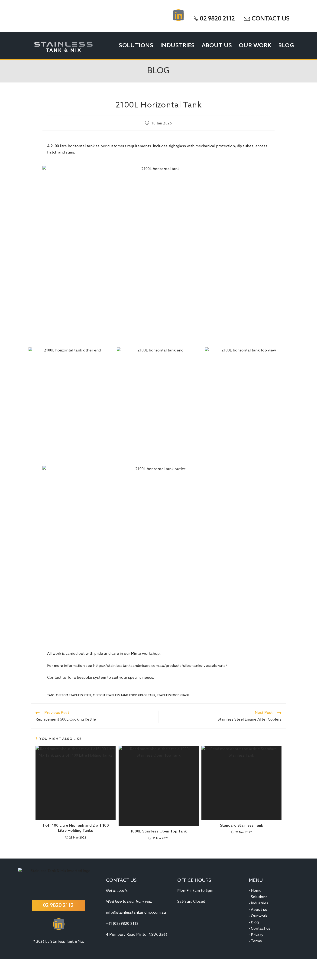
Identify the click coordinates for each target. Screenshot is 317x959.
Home (256, 891)
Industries (259, 903)
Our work (259, 916)
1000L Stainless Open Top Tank (158, 831)
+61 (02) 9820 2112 (122, 924)
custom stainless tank (110, 695)
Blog (255, 922)
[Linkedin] (178, 15)
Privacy (257, 935)
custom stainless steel (73, 695)
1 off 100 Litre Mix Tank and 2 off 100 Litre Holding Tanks (75, 828)
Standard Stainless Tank (241, 825)
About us (259, 910)
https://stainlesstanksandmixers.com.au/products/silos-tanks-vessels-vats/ (160, 666)
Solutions (259, 897)
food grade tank (142, 695)
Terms (256, 941)
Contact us (57, 677)
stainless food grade (173, 695)
